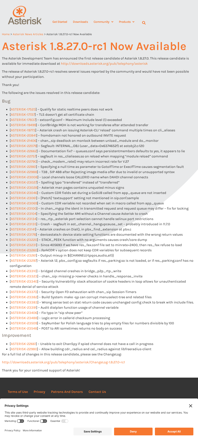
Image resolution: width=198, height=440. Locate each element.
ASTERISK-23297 (24, 260)
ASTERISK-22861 (23, 167)
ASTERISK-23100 (24, 208)
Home (6, 34)
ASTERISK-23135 (23, 224)
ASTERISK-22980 (24, 349)
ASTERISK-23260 (24, 250)
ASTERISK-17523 (23, 109)
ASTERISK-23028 (24, 187)
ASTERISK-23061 (23, 198)
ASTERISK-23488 (24, 318)
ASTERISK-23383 (24, 302)
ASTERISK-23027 (24, 182)
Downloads (80, 22)
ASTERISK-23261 (23, 255)
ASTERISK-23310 (24, 271)
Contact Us (97, 392)
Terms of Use (18, 392)
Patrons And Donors (67, 392)
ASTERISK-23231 (23, 245)
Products (125, 22)
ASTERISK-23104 (23, 214)
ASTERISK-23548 (24, 328)
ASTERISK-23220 (24, 240)
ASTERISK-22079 (24, 146)
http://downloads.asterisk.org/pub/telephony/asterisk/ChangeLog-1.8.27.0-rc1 (63, 362)
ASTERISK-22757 (23, 156)
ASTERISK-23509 (24, 323)
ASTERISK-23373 (24, 292)
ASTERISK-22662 (24, 151)
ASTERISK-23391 (23, 307)
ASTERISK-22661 (23, 344)
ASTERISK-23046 (24, 193)
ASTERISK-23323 (24, 276)
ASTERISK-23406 (24, 313)
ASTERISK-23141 (23, 229)
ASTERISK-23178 (23, 234)
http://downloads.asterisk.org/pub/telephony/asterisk (104, 63)
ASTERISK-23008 (24, 177)
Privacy (39, 392)
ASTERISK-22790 (24, 161)
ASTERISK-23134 (23, 219)
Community (101, 22)
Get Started (59, 22)
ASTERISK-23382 (24, 297)
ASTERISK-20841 (23, 135)
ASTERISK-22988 (24, 172)
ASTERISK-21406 (23, 140)
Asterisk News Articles (28, 34)
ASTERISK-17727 (23, 114)
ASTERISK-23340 (24, 281)
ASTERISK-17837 (23, 120)
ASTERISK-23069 (24, 203)
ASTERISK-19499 (23, 125)
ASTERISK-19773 (23, 130)
